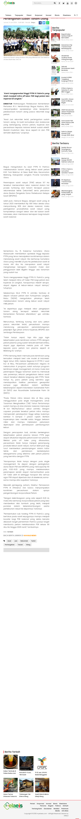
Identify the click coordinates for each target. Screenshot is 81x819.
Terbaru (8, 15)
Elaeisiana (67, 15)
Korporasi (38, 15)
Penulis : (30, 22)
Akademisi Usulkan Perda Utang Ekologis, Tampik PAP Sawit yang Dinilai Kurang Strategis (67, 60)
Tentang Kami (37, 809)
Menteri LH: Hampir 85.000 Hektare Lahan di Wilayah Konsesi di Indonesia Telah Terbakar (67, 162)
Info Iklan (65, 811)
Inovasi (48, 15)
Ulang (28, 545)
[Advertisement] (26, 77)
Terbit (33, 541)
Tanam (20, 545)
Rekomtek (24, 541)
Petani (29, 15)
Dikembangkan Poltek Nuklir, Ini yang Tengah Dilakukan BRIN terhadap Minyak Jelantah (67, 195)
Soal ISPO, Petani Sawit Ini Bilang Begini (67, 101)
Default (65, 806)
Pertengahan (9, 545)
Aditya (66, 816)
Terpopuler (19, 15)
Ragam (50, 806)
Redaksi (56, 809)
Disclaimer (48, 809)
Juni (15, 541)
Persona (43, 806)
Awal (9, 541)
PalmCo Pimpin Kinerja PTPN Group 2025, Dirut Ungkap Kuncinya (67, 134)
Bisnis (57, 15)
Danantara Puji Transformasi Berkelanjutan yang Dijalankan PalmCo (67, 48)
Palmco (58, 806)
